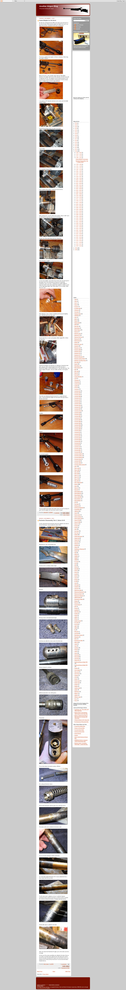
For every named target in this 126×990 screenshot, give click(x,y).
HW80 (76, 558)
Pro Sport (77, 622)
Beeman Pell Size (78, 337)
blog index (77, 362)
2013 (76, 145)
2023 (76, 128)
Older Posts (67, 971)
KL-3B (76, 581)
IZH (75, 565)
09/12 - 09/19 (79, 183)
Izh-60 (76, 574)
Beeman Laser (78, 333)
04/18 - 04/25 (79, 219)
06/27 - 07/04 (79, 202)
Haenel (76, 534)
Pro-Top (76, 624)
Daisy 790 (77, 479)
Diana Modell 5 (78, 500)
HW (75, 552)
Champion (77, 380)
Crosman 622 (77, 443)
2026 (76, 123)
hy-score (76, 561)
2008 (76, 249)
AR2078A (77, 315)
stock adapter (77, 670)
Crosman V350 (78, 462)
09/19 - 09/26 (79, 181)
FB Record (77, 505)
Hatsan (76, 547)
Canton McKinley (78, 376)
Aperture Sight (78, 313)
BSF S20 (76, 371)
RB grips (76, 631)
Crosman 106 (77, 394)
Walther (76, 686)
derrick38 (78, 28)
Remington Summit (79, 635)
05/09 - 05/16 (79, 214)
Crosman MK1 (78, 450)
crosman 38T (77, 435)
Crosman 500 (77, 439)
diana (76, 486)
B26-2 (76, 319)
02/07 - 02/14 (79, 237)
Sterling (76, 668)
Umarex (76, 684)
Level (76, 583)
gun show (77, 531)
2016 (76, 140)
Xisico (76, 700)
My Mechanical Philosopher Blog (81, 721)
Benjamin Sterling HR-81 (80, 358)
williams (76, 695)
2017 (76, 138)
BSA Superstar (78, 367)
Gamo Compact (78, 516)
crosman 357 (77, 432)
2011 (76, 149)
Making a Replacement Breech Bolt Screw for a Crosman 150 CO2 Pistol (81, 717)
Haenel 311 (77, 540)
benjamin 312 (77, 353)
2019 (76, 135)
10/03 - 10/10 (79, 178)
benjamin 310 (77, 351)
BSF (75, 369)
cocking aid (77, 383)
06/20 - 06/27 (79, 204)
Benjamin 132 (77, 347)
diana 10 (76, 487)
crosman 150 (77, 412)
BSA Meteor (77, 365)
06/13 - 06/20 (79, 206)
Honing (76, 550)
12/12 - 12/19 (79, 155)
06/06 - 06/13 (79, 207)
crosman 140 (77, 408)
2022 (76, 130)
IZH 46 (76, 566)
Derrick (67, 514)
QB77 (76, 626)
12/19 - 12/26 (79, 154)
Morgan (76, 601)
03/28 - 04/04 (79, 225)
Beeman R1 (77, 338)
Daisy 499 (77, 473)
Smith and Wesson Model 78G (81, 662)
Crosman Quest (78, 459)
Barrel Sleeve (77, 329)
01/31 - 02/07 (79, 238)
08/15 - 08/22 (79, 190)
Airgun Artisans (78, 733)
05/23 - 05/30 (79, 211)
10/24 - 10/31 (79, 173)
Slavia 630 (77, 656)
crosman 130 (77, 403)
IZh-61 (76, 575)
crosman (76, 389)
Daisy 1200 (77, 470)
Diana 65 (76, 489)
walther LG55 (77, 688)
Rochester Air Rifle (65, 968)
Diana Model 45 (78, 493)
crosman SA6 (77, 461)
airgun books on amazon (54, 984)
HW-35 (76, 554)
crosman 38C (77, 434)
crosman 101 (77, 391)
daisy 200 (77, 471)
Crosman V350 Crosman (80, 464)
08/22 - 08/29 (79, 188)
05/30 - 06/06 (79, 209)
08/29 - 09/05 (79, 187)
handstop (76, 545)
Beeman (76, 331)
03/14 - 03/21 (79, 228)
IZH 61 (76, 570)
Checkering (77, 382)
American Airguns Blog (79, 731)
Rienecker (77, 637)
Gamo (76, 513)
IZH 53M (76, 568)
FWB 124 (77, 511)
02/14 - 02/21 (79, 235)
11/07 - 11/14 (79, 169)
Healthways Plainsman (79, 549)
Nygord (76, 608)
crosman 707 (77, 446)
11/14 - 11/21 (79, 167)
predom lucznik (78, 620)
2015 (76, 142)
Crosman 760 (77, 448)
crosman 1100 (77, 396)
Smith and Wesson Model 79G (81, 665)
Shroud (76, 649)
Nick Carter (78, 26)
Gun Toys (77, 532)
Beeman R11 (77, 340)
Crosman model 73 (79, 455)
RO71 (76, 638)
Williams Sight (78, 697)
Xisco (76, 698)
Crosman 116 (77, 400)
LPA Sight (77, 584)
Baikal (76, 321)
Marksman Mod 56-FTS (80, 592)
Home (54, 971)
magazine (77, 586)
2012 (76, 147)
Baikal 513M (77, 322)
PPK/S (76, 619)
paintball (76, 610)
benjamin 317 (77, 355)
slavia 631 (77, 658)
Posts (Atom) (45, 974)
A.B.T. (76, 303)
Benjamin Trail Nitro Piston (80, 360)
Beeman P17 (77, 335)
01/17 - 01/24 (79, 242)
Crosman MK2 (78, 452)
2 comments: (64, 964)
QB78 (76, 628)
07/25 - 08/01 (79, 195)
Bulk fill (76, 373)
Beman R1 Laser (78, 344)
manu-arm (77, 588)
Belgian (76, 342)
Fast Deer (77, 504)
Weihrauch (77, 691)
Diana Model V (78, 498)
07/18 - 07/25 (79, 197)
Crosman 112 (77, 398)
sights (76, 651)
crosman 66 (77, 444)
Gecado (76, 525)
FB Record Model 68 (79, 507)
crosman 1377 (78, 407)
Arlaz (76, 317)
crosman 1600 (78, 416)
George (76, 527)
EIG (75, 502)
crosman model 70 (78, 453)
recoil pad (77, 633)
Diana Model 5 (78, 495)
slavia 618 (77, 654)
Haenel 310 (77, 538)
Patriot (76, 615)
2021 (76, 131)
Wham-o (76, 693)
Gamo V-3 (77, 523)
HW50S (76, 556)
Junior (76, 577)
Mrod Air (76, 602)
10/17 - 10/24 (79, 174)
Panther (76, 613)
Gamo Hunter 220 (78, 518)
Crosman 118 (77, 401)
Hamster (76, 543)
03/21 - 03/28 (79, 226)
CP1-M (76, 387)
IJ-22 (76, 563)
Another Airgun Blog (48, 6)
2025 (76, 125)
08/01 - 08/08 (79, 193)
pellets (76, 617)
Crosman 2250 (78, 426)
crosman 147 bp (78, 410)
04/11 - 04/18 (79, 221)
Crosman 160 (77, 414)
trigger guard (77, 680)
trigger (76, 679)
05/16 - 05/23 (79, 213)
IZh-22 (76, 572)
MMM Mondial (78, 597)
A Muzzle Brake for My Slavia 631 (82, 720)
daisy (76, 466)
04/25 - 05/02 (79, 218)
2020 (76, 133)
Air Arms (76, 306)
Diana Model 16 (78, 491)
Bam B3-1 (77, 326)
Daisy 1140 (77, 468)
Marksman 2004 (78, 590)
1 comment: (57, 512)
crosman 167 (77, 418)
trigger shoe (77, 682)
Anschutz (77, 312)
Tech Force (77, 673)
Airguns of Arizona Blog (80, 728)
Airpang (76, 735)
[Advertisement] (81, 74)
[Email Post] (61, 512)
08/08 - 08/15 (79, 192)
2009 (76, 248)
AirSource (77, 310)
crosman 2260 (78, 428)
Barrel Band (77, 328)
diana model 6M (78, 496)
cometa (76, 385)
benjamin (76, 346)
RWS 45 (76, 642)
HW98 (76, 559)
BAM (76, 324)
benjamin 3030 (78, 349)
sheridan (76, 647)
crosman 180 (77, 419)
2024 (76, 126)
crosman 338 (77, 430)
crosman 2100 (78, 423)
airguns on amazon (41, 984)
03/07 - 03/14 (79, 230)
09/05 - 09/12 (79, 185)
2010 (76, 151)
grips (76, 529)
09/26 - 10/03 (79, 180)
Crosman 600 (77, 441)
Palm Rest (77, 611)
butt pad (76, 374)
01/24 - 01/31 (79, 240)
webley (76, 689)
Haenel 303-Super (78, 536)
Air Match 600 (77, 308)
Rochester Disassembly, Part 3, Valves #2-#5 (52, 520)
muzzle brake (77, 604)
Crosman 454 (77, 437)
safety (76, 644)
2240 (76, 299)
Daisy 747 (77, 477)
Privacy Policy (40, 986)
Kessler (76, 579)
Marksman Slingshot (79, 595)
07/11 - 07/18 (79, 199)
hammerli (76, 541)
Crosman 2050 (78, 421)
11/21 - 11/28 (79, 166)
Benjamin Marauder (79, 356)
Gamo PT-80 (77, 520)
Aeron (64, 514)
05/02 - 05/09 (79, 216)
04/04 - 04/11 (79, 223)
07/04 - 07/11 (79, 200)
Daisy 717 (77, 475)
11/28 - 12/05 (79, 164)
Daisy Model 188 (78, 482)
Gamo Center (77, 514)
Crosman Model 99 (79, 457)
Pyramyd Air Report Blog (80, 726)
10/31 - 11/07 (79, 171)
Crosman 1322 (78, 405)
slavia (76, 653)
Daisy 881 (77, 480)
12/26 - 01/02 (79, 152)
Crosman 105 (77, 392)
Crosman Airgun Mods (79, 729)
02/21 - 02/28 (79, 233)
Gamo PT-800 (77, 522)
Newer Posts (39, 971)
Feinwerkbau (77, 509)
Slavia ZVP (77, 660)
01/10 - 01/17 (79, 244)
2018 (76, 137)
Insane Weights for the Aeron (47, 20)
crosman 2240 (78, 425)
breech (76, 364)
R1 (75, 629)
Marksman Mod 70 (78, 593)
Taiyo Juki (77, 671)
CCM (76, 378)
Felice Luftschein (79, 24)
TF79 (76, 677)
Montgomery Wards (79, 599)
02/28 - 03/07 (79, 232)
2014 (76, 144)
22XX (76, 301)
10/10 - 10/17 (79, 176)
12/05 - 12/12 (79, 157)
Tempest (76, 675)
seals (76, 646)
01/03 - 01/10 (79, 245)
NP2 (75, 606)
